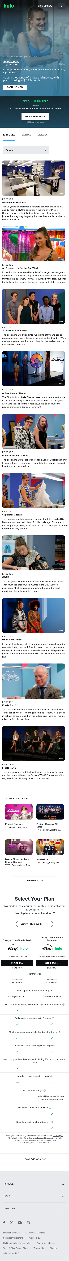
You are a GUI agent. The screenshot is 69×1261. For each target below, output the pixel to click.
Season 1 (10, 150)
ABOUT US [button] (9, 1208)
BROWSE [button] (9, 1184)
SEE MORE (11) (34, 880)
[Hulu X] (14, 1223)
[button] (9, 134)
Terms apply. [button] (58, 1136)
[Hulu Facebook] (6, 1223)
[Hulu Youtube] (22, 1223)
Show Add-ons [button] (32, 1159)
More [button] (12, 73)
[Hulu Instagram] (28, 1223)
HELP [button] (7, 1196)
